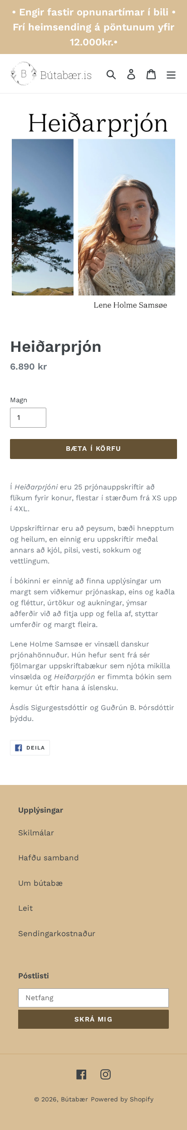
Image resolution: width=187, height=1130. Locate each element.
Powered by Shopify (122, 1099)
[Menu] (171, 73)
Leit (25, 908)
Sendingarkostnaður (56, 933)
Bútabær (74, 1099)
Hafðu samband (48, 857)
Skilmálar (36, 832)
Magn (18, 400)
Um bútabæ (40, 883)
